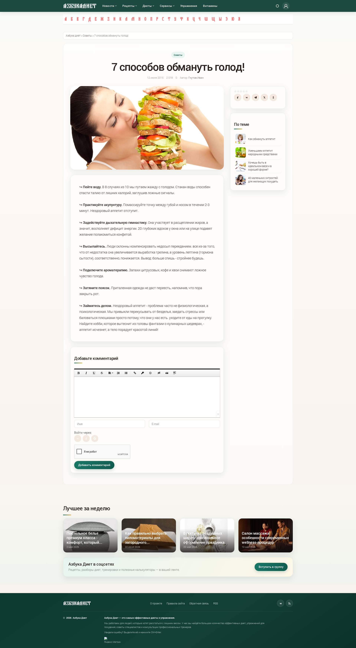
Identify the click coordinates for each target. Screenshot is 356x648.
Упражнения (188, 6)
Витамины (210, 6)
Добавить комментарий (94, 465)
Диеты (147, 6)
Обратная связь (199, 603)
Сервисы (166, 6)
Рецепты (128, 6)
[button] (78, 373)
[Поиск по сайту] (277, 6)
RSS (215, 603)
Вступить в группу (271, 567)
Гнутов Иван (196, 77)
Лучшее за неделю (86, 508)
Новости (108, 6)
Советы (178, 55)
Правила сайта (176, 603)
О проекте (156, 603)
